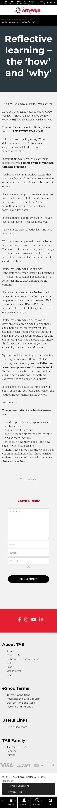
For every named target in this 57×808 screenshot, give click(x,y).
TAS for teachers (16, 747)
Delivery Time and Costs (21, 702)
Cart (6, 3)
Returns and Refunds (20, 706)
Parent (11, 754)
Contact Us (13, 655)
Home (5, 19)
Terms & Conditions (18, 694)
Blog (9, 666)
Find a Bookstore (21, 2)
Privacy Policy (15, 791)
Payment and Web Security (23, 698)
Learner (11, 751)
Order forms (14, 670)
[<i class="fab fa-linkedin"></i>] (55, 2)
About (10, 651)
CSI (9, 663)
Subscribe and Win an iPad (23, 659)
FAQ (9, 674)
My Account (41, 2)
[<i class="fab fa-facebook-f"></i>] (47, 2)
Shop (12, 3)
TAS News (16, 19)
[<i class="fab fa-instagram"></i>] (51, 2)
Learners (27, 19)
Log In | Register (31, 3)
